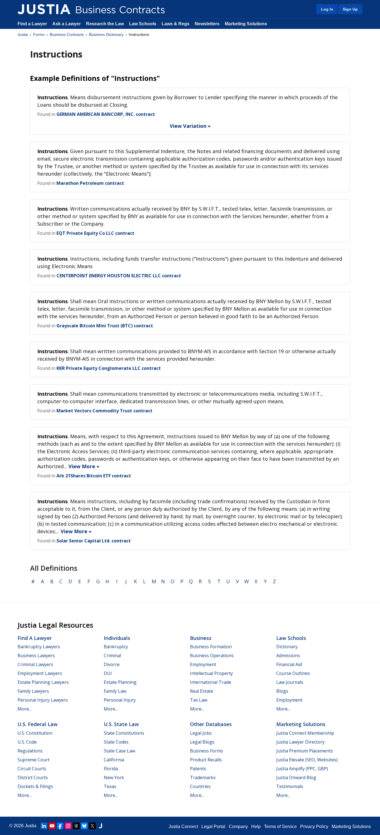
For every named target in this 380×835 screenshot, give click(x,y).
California (114, 760)
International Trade (210, 682)
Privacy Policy (314, 826)
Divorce (112, 664)
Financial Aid (289, 664)
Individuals (117, 638)
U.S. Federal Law (38, 724)
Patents (198, 769)
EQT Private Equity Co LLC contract (95, 233)
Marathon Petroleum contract (90, 183)
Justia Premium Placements (304, 751)
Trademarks (203, 777)
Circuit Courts (32, 769)
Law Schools (142, 23)
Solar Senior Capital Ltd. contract (93, 541)
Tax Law (198, 700)
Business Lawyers (36, 655)
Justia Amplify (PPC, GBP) (302, 769)
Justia (23, 34)
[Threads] (76, 825)
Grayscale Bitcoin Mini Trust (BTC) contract (104, 326)
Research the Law (105, 23)
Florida (111, 769)
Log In (327, 9)
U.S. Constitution (35, 733)
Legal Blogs (202, 742)
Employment (203, 664)
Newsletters (207, 23)
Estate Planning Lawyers (43, 682)
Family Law (115, 691)
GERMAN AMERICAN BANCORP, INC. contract (105, 114)
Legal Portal (213, 826)
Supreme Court (34, 760)
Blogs (282, 691)
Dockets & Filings (35, 786)
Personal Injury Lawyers (43, 700)
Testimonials (289, 786)
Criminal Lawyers (35, 664)
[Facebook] (60, 825)
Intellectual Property (211, 673)
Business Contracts (67, 34)
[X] (92, 825)
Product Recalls (206, 760)
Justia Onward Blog (296, 777)
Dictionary (287, 647)
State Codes (116, 742)
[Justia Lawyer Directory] (100, 825)
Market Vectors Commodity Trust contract (104, 411)
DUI (108, 673)
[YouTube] (52, 825)
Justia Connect (183, 826)
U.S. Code (27, 742)
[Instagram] (68, 825)
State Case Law (119, 751)
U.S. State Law (121, 724)
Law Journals (289, 682)
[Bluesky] (84, 825)
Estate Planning (120, 682)
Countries (200, 786)
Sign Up (350, 9)
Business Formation (211, 647)
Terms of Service (280, 826)
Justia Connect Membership (305, 733)
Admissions (288, 655)
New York (114, 777)
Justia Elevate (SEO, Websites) (307, 760)
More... (24, 709)
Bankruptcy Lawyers (39, 647)
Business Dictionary (106, 34)
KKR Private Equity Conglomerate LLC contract (108, 368)
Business (200, 638)
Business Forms (206, 751)
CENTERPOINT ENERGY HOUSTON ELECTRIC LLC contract (118, 276)
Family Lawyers (33, 691)
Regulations (30, 751)
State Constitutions (124, 733)
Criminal (112, 655)
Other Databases (211, 724)
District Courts (33, 777)
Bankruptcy (116, 647)
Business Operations (212, 655)
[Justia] (44, 9)
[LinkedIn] (44, 825)
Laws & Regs (175, 23)
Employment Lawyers (40, 673)
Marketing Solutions (246, 23)
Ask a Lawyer (67, 23)
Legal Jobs (201, 733)
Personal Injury (120, 700)
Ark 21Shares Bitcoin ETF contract (93, 476)
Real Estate (201, 691)
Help (256, 826)
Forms (39, 34)
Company (238, 826)
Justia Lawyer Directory (300, 742)
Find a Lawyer (32, 23)
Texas (110, 786)
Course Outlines (293, 673)
